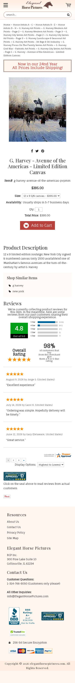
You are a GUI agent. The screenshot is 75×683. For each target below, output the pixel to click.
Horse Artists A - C (23, 24)
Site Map (12, 538)
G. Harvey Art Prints (29, 28)
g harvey (18, 285)
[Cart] (68, 5)
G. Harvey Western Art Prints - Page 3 (42, 31)
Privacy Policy (16, 532)
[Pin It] (42, 151)
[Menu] (8, 5)
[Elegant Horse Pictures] (37, 5)
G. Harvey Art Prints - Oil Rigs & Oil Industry (36, 42)
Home (6, 24)
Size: (18, 196)
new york (18, 291)
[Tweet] (37, 151)
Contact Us (14, 527)
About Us (13, 521)
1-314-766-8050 (17, 583)
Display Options (25, 464)
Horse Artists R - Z (45, 24)
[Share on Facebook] (32, 151)
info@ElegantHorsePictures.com (27, 596)
